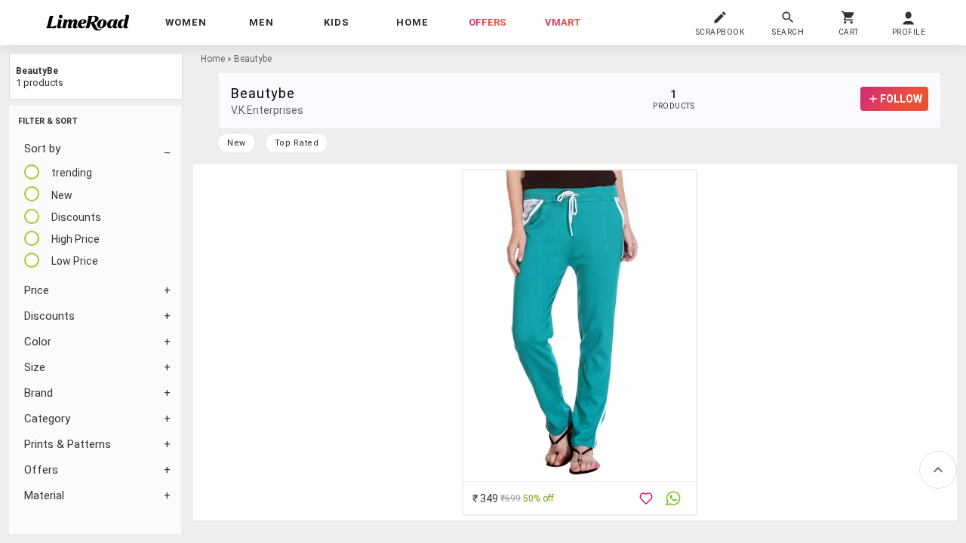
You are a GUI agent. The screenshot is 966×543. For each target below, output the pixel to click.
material (44, 495)
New (236, 143)
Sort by (42, 148)
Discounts (49, 316)
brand (38, 393)
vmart (563, 22)
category (47, 418)
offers (487, 22)
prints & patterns (67, 444)
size (34, 367)
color (37, 341)
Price (36, 290)
